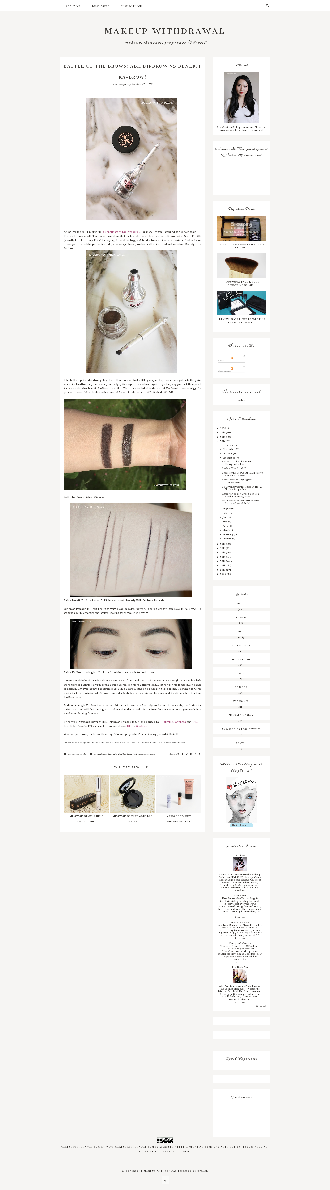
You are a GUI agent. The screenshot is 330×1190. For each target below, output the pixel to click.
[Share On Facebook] (183, 754)
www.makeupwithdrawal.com (130, 1146)
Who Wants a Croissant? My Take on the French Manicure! (240, 987)
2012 (223, 561)
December (229, 445)
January (227, 538)
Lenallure (240, 855)
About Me (73, 5)
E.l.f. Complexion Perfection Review (242, 245)
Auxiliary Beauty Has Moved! (235, 925)
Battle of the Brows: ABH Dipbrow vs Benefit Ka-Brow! (243, 474)
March (227, 530)
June (226, 517)
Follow (241, 400)
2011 (223, 565)
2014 (223, 552)
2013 (223, 557)
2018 (223, 437)
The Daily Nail (240, 967)
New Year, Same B (230, 946)
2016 (223, 544)
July (225, 513)
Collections (241, 645)
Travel (241, 742)
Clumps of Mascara (240, 943)
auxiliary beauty (240, 922)
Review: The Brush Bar (235, 468)
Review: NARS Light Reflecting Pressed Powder (242, 320)
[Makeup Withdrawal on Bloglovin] (241, 800)
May (225, 521)
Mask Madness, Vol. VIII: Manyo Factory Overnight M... (240, 502)
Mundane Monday (241, 714)
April (226, 526)
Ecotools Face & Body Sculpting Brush (242, 283)
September (229, 457)
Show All (261, 1006)
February (228, 534)
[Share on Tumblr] (199, 754)
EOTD (241, 631)
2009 (223, 574)
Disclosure (100, 5)
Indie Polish (241, 658)
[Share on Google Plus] (196, 754)
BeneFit (131, 754)
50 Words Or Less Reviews (241, 728)
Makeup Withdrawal (165, 29)
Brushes (241, 686)
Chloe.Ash (240, 895)
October (228, 453)
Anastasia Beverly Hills (109, 754)
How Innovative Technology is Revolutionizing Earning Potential (239, 900)
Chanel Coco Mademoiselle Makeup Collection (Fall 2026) (240, 876)
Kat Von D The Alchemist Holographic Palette (236, 463)
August (227, 508)
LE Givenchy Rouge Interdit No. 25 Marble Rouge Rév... (242, 488)
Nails (241, 603)
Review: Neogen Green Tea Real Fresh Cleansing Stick (240, 495)
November (229, 449)
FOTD (241, 672)
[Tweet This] (187, 754)
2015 (223, 548)
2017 (223, 441)
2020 (223, 428)
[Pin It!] (191, 754)
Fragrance (241, 700)
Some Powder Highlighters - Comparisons (238, 481)
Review (241, 616)
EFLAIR (203, 1170)
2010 (223, 569)
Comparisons (146, 754)
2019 (223, 432)
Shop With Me (131, 5)
